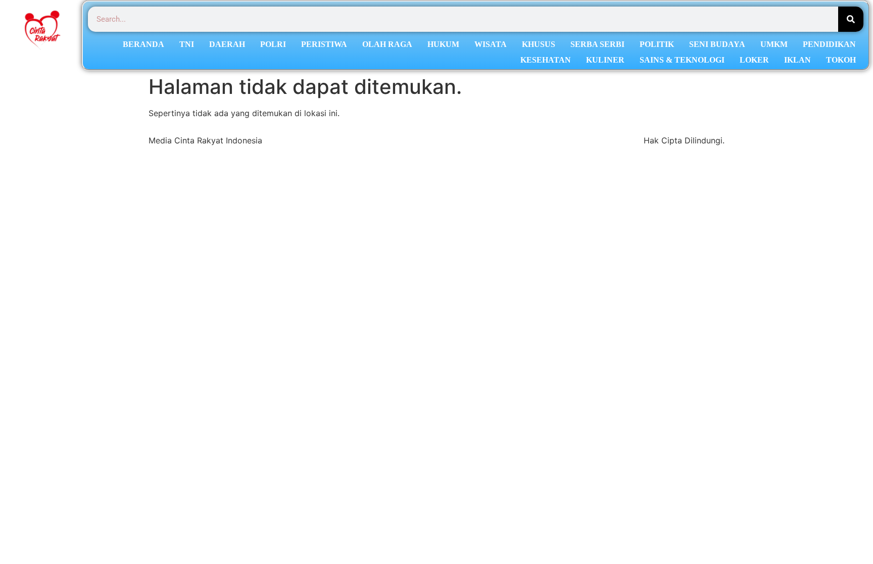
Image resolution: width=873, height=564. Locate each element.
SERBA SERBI (597, 44)
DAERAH (227, 44)
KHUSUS (538, 44)
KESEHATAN (545, 60)
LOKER (754, 60)
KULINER (605, 60)
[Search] (850, 19)
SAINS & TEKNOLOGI (682, 60)
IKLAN (797, 60)
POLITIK (657, 44)
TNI (186, 44)
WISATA (490, 44)
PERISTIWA (324, 44)
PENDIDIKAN (829, 44)
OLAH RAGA (387, 44)
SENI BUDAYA (717, 44)
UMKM (774, 44)
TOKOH (841, 60)
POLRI (273, 44)
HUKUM (443, 44)
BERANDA (143, 44)
